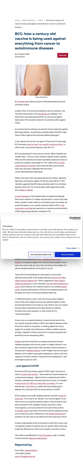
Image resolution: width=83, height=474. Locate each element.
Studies (18, 341)
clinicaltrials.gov (44, 114)
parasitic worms (23, 411)
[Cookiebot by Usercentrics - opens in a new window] (71, 218)
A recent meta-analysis (29, 374)
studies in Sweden (26, 190)
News (41, 20)
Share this (62, 55)
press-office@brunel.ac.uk (25, 456)
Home (17, 20)
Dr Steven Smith (23, 102)
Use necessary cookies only (41, 254)
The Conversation (45, 435)
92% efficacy (31, 386)
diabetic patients (34, 351)
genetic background (56, 414)
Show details (71, 248)
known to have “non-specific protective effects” (44, 144)
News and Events (28, 20)
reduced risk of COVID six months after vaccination (35, 383)
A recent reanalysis (22, 196)
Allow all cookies (67, 254)
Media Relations (31, 450)
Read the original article (38, 438)
